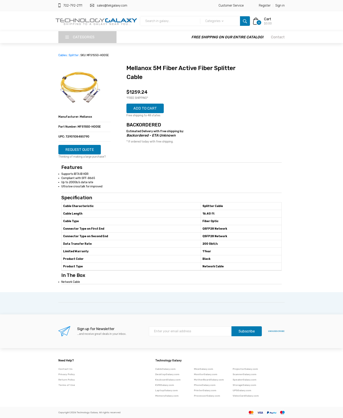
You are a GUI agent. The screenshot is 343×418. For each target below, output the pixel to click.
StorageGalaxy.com (244, 385)
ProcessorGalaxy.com (207, 395)
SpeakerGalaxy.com (244, 379)
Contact (278, 37)
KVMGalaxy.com (164, 385)
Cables (62, 55)
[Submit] (245, 21)
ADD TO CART (145, 108)
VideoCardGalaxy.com (246, 395)
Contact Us (65, 369)
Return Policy (66, 379)
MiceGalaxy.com (203, 369)
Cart (267, 19)
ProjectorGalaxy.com (245, 369)
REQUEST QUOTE (79, 149)
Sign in (280, 5)
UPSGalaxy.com (242, 390)
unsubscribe (276, 331)
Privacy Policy (66, 374)
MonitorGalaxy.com (205, 374)
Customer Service (231, 5)
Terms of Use (66, 385)
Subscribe (247, 331)
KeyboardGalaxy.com (167, 379)
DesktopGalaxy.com (167, 374)
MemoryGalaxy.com (166, 395)
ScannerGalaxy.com (244, 374)
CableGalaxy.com (165, 369)
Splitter (74, 55)
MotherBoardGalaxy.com (209, 379)
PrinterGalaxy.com (205, 390)
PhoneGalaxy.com (204, 385)
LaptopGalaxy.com (166, 390)
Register (265, 5)
